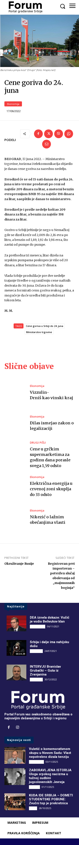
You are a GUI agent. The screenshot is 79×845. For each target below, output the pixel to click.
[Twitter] (48, 133)
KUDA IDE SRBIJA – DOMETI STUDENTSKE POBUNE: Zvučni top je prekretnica (51, 799)
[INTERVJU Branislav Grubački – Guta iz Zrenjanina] (16, 672)
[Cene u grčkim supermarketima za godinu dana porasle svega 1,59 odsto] (14, 453)
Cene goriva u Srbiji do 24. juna (44, 326)
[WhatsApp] (68, 133)
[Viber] (58, 133)
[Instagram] (17, 727)
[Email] (46, 144)
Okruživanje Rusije (19, 564)
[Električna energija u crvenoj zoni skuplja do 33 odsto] (14, 486)
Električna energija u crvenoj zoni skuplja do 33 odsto (51, 489)
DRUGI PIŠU (38, 442)
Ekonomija (13, 104)
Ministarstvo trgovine (39, 332)
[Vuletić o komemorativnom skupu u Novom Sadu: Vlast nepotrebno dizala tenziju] (14, 755)
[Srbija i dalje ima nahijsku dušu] (16, 648)
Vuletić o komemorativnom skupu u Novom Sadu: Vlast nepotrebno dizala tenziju (50, 753)
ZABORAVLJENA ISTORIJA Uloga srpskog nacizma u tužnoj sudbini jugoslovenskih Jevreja (50, 776)
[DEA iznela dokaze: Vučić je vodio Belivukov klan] (16, 623)
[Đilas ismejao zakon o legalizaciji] (14, 423)
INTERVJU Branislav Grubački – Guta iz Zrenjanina (45, 670)
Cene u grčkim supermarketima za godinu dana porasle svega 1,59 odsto (50, 457)
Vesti (33, 808)
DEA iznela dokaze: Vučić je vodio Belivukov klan (49, 619)
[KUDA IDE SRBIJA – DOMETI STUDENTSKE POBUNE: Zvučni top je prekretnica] (14, 801)
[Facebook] (38, 133)
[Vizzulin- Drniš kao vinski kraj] (14, 392)
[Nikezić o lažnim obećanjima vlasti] (14, 517)
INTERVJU (36, 651)
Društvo (34, 787)
